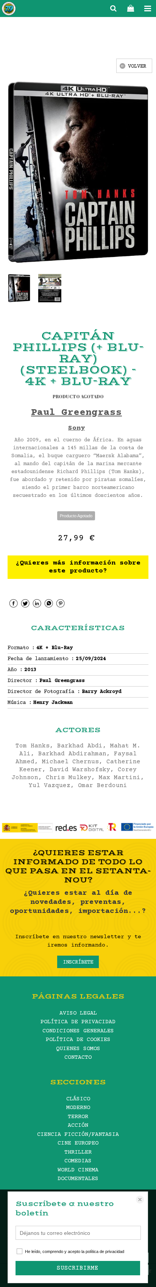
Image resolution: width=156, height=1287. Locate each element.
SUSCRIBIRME (77, 1268)
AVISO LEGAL (78, 1013)
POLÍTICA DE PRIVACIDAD (78, 1022)
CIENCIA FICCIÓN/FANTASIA (78, 1134)
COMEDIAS (78, 1161)
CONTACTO (78, 1057)
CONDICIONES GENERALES (78, 1031)
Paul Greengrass (76, 412)
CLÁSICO (78, 1099)
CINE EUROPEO (78, 1143)
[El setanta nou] (8, 10)
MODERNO (78, 1107)
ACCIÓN (78, 1125)
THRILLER (78, 1152)
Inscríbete (78, 962)
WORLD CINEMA (78, 1170)
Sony (76, 428)
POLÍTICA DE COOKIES (78, 1039)
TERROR (78, 1117)
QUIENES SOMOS (78, 1049)
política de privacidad (105, 1251)
